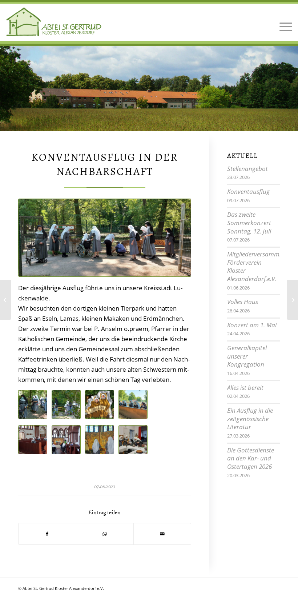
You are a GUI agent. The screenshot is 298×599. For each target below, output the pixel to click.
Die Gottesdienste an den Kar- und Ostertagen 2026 (250, 458)
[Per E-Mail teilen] (162, 533)
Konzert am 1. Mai (252, 325)
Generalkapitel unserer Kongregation (247, 356)
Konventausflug (248, 191)
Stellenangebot (247, 168)
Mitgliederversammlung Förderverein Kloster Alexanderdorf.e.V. (259, 266)
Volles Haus (242, 301)
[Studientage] (5, 300)
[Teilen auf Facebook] (47, 533)
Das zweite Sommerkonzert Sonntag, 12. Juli (249, 222)
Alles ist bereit (245, 387)
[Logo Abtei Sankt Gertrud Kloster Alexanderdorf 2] (54, 21)
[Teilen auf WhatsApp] (104, 533)
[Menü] (284, 21)
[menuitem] (284, 21)
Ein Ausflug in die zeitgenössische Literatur (250, 418)
